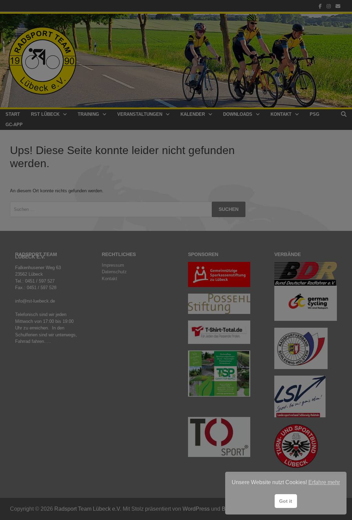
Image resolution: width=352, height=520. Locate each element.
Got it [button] (285, 501)
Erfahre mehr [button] (324, 482)
